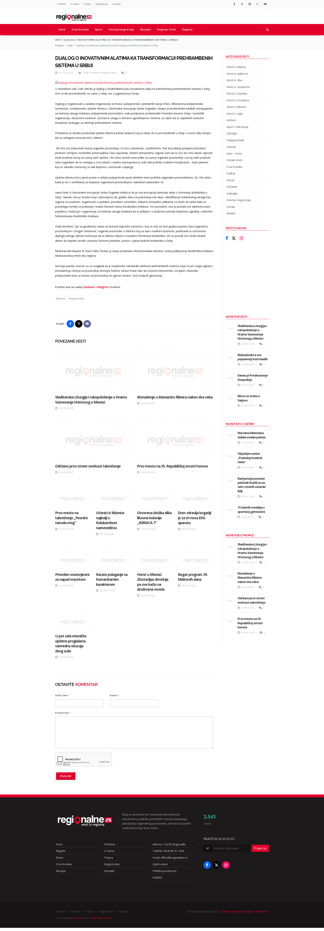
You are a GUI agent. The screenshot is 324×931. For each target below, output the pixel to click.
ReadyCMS (262, 911)
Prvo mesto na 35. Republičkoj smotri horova (172, 466)
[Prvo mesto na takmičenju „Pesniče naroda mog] (72, 499)
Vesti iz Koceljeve (237, 100)
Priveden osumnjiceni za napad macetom (72, 577)
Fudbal (230, 173)
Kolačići (157, 877)
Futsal (230, 180)
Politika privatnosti (164, 871)
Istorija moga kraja (238, 200)
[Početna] (74, 16)
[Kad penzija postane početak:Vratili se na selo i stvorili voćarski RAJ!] (230, 480)
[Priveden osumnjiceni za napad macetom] (72, 560)
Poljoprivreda (108, 72)
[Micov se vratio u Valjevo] (230, 398)
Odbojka (231, 193)
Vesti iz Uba (234, 80)
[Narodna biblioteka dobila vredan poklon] (230, 435)
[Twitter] (242, 4)
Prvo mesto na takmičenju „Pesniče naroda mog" (71, 517)
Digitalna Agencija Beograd (236, 911)
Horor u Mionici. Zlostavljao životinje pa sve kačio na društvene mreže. (152, 582)
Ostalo (230, 207)
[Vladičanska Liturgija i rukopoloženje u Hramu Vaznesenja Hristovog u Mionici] (93, 371)
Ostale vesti (234, 160)
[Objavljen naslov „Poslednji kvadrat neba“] (230, 456)
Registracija (102, 4)
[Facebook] (234, 4)
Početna (61, 4)
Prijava (87, 4)
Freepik (78, 918)
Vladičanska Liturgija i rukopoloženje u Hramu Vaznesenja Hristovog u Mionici (91, 400)
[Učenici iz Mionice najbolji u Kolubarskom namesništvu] (113, 499)
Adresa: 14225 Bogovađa (169, 844)
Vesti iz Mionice (91, 72)
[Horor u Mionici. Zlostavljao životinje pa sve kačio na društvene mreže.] (154, 560)
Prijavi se (260, 848)
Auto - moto (234, 153)
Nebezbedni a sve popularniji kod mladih (253, 357)
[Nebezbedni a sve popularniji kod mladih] (230, 357)
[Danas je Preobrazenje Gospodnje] (230, 377)
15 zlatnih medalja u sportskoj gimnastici (251, 509)
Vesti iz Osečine (236, 93)
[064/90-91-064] (257, 4)
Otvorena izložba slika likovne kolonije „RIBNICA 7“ (154, 517)
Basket (231, 213)
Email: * (115, 695)
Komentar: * (63, 712)
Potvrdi (65, 776)
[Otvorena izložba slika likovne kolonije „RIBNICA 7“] (154, 499)
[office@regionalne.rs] (265, 4)
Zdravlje (231, 133)
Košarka (231, 186)
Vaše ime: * (62, 695)
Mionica (60, 298)
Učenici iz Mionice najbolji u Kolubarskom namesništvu (110, 520)
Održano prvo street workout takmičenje (88, 466)
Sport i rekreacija (237, 127)
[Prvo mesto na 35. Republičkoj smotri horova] (175, 440)
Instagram (102, 287)
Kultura (231, 120)
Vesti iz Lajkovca (237, 73)
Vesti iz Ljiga (234, 113)
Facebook (88, 287)
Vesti (70, 45)
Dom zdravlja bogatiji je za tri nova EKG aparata (194, 517)
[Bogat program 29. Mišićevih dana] (195, 560)
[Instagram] (250, 4)
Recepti (61, 871)
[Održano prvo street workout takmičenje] (93, 440)
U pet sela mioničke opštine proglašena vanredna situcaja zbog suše (70, 643)
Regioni (60, 851)
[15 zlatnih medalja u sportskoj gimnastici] (230, 509)
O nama (75, 4)
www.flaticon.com (101, 918)
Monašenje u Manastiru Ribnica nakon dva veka (175, 397)
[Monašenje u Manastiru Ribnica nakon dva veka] (175, 371)
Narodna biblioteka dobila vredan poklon (252, 435)
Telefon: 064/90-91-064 (168, 851)
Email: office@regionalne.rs (170, 857)
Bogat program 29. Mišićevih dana (193, 577)
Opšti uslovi (160, 864)
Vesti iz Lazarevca (238, 87)
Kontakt (116, 4)
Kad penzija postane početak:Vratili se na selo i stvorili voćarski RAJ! (252, 484)
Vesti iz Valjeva (236, 67)
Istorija (231, 147)
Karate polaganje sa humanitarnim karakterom (112, 579)
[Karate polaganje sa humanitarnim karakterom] (113, 560)
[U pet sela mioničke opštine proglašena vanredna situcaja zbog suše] (72, 622)
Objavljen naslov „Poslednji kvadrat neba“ (250, 458)
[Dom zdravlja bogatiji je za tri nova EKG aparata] (195, 499)
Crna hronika (234, 167)
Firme (59, 857)
